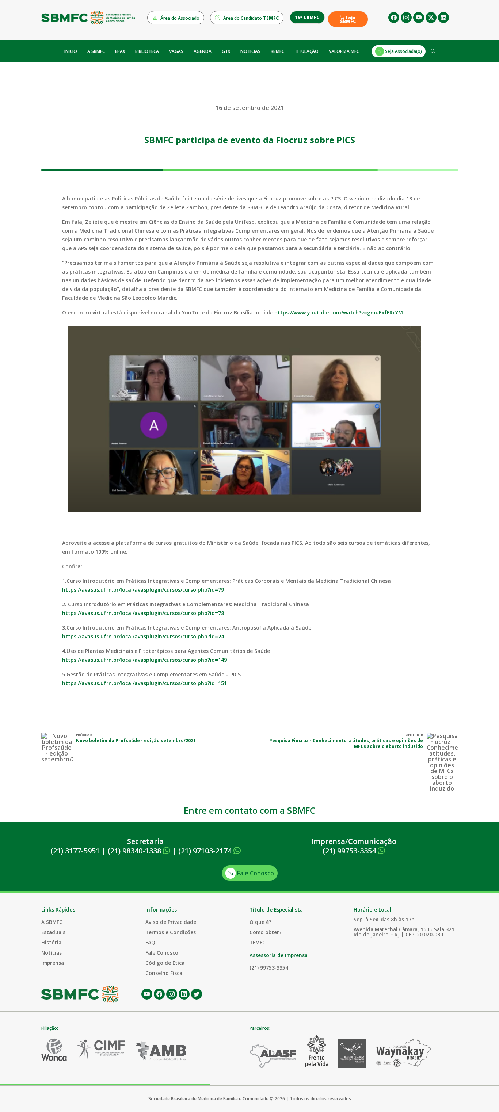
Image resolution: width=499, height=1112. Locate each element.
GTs (226, 51)
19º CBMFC (307, 17)
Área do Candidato (250, 18)
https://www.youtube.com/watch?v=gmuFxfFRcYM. (340, 312)
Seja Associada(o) (403, 51)
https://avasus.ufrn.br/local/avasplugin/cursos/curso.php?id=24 (143, 636)
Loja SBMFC (348, 20)
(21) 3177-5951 (75, 851)
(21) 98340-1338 (135, 851)
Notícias (51, 952)
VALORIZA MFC (344, 51)
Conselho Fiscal (164, 973)
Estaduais (53, 932)
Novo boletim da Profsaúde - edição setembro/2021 (136, 740)
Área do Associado (179, 18)
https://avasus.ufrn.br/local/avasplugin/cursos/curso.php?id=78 (143, 613)
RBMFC (277, 51)
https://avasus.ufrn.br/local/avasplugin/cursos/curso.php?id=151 (144, 683)
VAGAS (176, 51)
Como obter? (266, 932)
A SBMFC (96, 51)
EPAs (120, 51)
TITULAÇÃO (306, 51)
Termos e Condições (170, 932)
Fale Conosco (255, 873)
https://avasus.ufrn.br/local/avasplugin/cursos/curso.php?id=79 (143, 589)
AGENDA (203, 51)
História (51, 942)
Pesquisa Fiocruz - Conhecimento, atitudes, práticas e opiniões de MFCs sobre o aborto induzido (346, 743)
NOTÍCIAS (250, 51)
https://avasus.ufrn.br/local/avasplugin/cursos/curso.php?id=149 (144, 659)
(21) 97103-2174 (205, 851)
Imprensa (52, 962)
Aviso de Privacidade (170, 921)
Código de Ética (164, 962)
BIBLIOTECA (147, 51)
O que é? (260, 921)
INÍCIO (70, 51)
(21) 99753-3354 (350, 851)
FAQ (150, 942)
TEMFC (258, 942)
